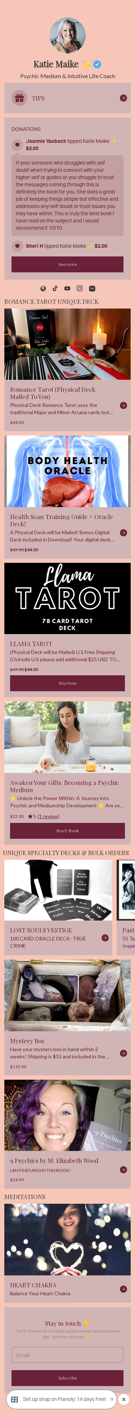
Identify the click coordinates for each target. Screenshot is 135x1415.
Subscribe (67, 1378)
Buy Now (67, 683)
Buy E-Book (68, 830)
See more (67, 264)
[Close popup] (123, 1399)
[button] (67, 1115)
